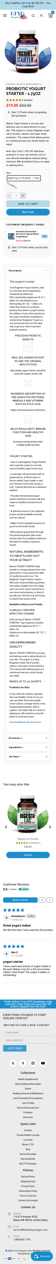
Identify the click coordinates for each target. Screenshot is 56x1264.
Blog (28, 1149)
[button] (14, 100)
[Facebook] (23, 1063)
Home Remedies (28, 1154)
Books (28, 1088)
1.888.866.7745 (21, 1239)
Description (15, 270)
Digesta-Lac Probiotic (28, 839)
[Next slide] (50, 827)
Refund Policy (28, 1176)
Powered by (24, 1253)
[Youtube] (43, 1063)
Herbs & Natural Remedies (28, 1084)
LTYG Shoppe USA (22, 1250)
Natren (10, 84)
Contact (28, 1130)
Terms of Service (28, 1196)
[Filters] (42, 900)
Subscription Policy (28, 1191)
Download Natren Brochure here (25, 722)
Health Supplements (29, 84)
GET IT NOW (15, 1048)
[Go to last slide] (6, 827)
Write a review (20, 899)
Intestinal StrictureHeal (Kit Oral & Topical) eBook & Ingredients (27, 234)
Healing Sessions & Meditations (28, 1093)
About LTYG (28, 1144)
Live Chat (28, 1140)
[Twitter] (13, 1063)
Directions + (15, 738)
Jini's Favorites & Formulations (28, 1098)
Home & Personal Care (28, 1108)
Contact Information (28, 1200)
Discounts (28, 1117)
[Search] (33, 15)
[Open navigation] (5, 15)
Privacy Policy (28, 1186)
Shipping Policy (28, 1181)
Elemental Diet (28, 1159)
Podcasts (28, 1112)
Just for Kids (28, 1103)
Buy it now (28, 212)
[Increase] (23, 196)
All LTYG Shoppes (28, 1163)
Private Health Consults (28, 1135)
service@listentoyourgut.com (30, 1229)
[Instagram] (33, 1063)
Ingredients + (16, 747)
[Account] (41, 15)
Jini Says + (15, 756)
